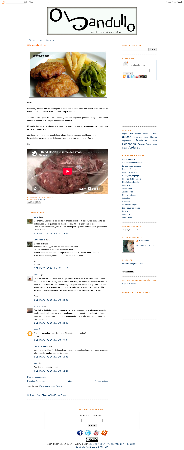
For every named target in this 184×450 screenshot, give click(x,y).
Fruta (146, 137)
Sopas (124, 148)
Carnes (41, 199)
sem (35, 363)
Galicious (126, 214)
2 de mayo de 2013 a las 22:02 (51, 300)
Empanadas (138, 137)
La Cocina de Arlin (41, 346)
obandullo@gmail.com (132, 263)
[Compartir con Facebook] (36, 202)
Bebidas (138, 134)
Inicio (70, 381)
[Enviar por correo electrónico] (28, 202)
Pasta (154, 141)
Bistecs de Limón (37, 45)
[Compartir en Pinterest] (39, 202)
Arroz (130, 134)
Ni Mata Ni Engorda (130, 205)
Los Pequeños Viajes (131, 208)
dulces (126, 136)
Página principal (35, 40)
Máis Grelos (127, 218)
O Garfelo (126, 198)
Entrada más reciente (36, 381)
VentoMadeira (39, 240)
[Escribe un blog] (31, 202)
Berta (36, 217)
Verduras (134, 147)
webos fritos (127, 188)
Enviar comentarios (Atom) (50, 386)
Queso (148, 144)
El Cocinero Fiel (128, 159)
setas (155, 144)
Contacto (50, 40)
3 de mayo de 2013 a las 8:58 (50, 340)
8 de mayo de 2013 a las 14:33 (51, 357)
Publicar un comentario (36, 377)
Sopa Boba (38, 306)
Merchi (36, 274)
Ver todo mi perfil (145, 245)
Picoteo (140, 144)
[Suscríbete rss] (104, 435)
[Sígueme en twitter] (87, 435)
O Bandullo (144, 241)
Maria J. (37, 329)
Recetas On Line (129, 169)
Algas (124, 134)
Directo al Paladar (129, 172)
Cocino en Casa (128, 195)
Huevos (153, 137)
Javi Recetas (127, 192)
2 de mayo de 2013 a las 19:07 (51, 233)
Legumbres (126, 141)
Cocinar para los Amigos (132, 163)
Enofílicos (126, 201)
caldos (145, 134)
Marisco (141, 140)
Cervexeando (127, 211)
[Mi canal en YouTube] (96, 435)
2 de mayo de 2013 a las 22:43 (51, 323)
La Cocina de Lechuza (131, 166)
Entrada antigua (101, 381)
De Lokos (126, 185)
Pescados (129, 143)
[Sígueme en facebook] (79, 435)
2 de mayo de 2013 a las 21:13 (51, 268)
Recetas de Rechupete (131, 179)
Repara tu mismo (129, 284)
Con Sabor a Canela (130, 182)
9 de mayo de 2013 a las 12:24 (51, 371)
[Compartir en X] (34, 202)
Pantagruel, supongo (130, 176)
